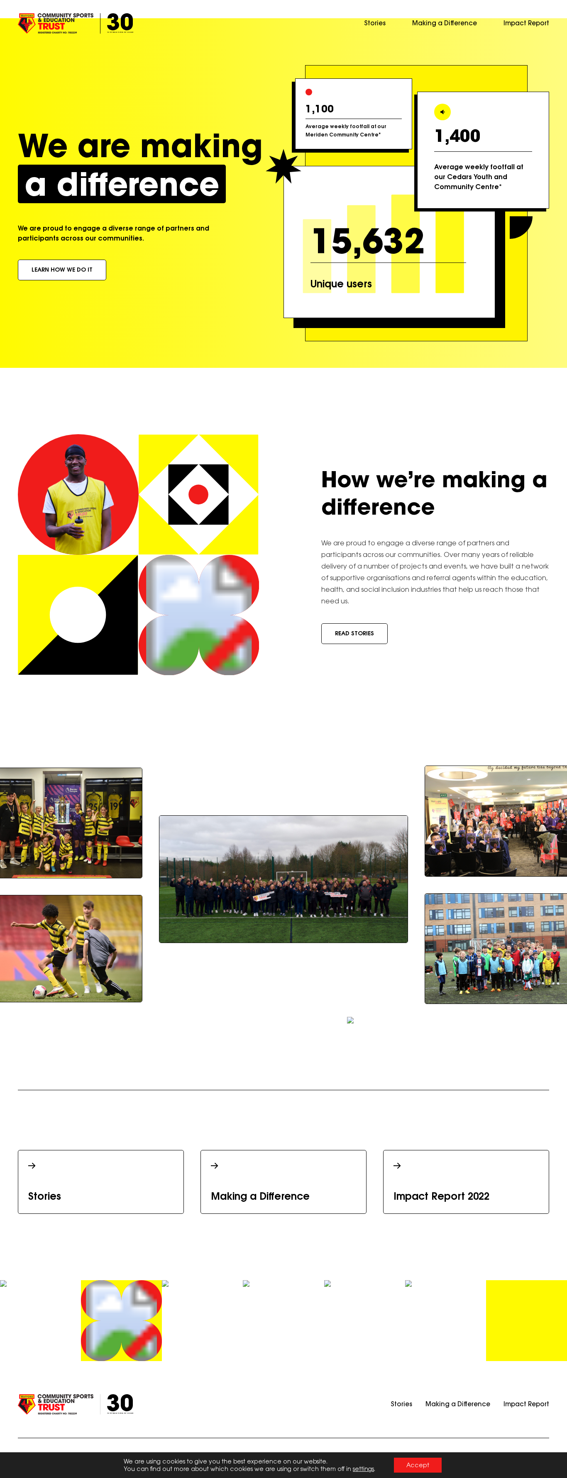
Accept (417, 1464)
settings (363, 1468)
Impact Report (526, 23)
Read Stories (354, 633)
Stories (375, 23)
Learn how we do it (62, 269)
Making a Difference (444, 23)
